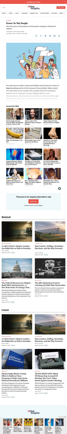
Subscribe (61, 7)
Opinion (8, 20)
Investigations (6, 243)
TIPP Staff (5, 300)
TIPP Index (24, 13)
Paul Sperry (5, 250)
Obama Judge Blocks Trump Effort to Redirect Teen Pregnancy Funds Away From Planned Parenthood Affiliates (15, 377)
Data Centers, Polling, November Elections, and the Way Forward (49, 247)
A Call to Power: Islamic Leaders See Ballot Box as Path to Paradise (16, 247)
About (62, 13)
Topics (10, 13)
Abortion (5, 371)
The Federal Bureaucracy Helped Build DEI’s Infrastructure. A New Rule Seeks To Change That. (16, 285)
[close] (65, 2)
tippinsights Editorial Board (15, 31)
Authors (54, 13)
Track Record (44, 13)
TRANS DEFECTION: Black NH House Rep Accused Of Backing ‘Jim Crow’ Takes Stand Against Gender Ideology (48, 377)
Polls (17, 13)
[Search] (4, 7)
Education (38, 280)
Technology (39, 243)
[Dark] (2, 7)
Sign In (40, 205)
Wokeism (4, 280)
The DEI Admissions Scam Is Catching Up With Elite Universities (50, 284)
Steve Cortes (39, 252)
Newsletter (34, 13)
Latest (4, 13)
